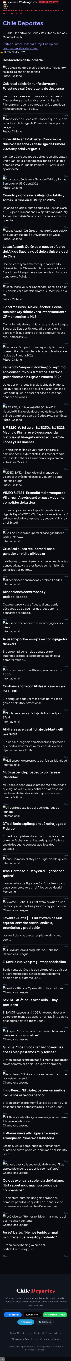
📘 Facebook (12, 1314)
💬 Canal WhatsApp (55, 1314)
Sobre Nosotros (18, 1333)
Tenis (16, 48)
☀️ (5, 6)
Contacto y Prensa (49, 1339)
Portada (8, 44)
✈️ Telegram (26, 1322)
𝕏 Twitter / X (32, 1314)
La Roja (38, 44)
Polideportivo (29, 48)
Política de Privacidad (45, 1333)
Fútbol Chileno (23, 44)
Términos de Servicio (22, 1339)
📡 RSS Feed (45, 1322)
